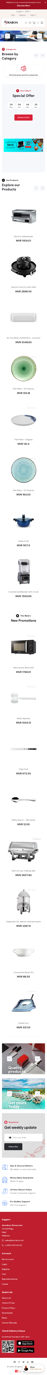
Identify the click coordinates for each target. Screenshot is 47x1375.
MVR (27, 11)
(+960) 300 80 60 (13, 1245)
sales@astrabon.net (14, 1240)
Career (5, 1284)
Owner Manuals (9, 1322)
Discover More (23, 5)
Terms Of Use (8, 1303)
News (4, 1317)
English (19, 11)
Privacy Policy (8, 1308)
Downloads (7, 1313)
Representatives (9, 1279)
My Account (8, 1259)
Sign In (33, 15)
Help (13, 15)
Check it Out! (23, 117)
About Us (6, 1298)
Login (4, 1264)
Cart (4, 1274)
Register (22, 15)
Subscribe (13, 1146)
